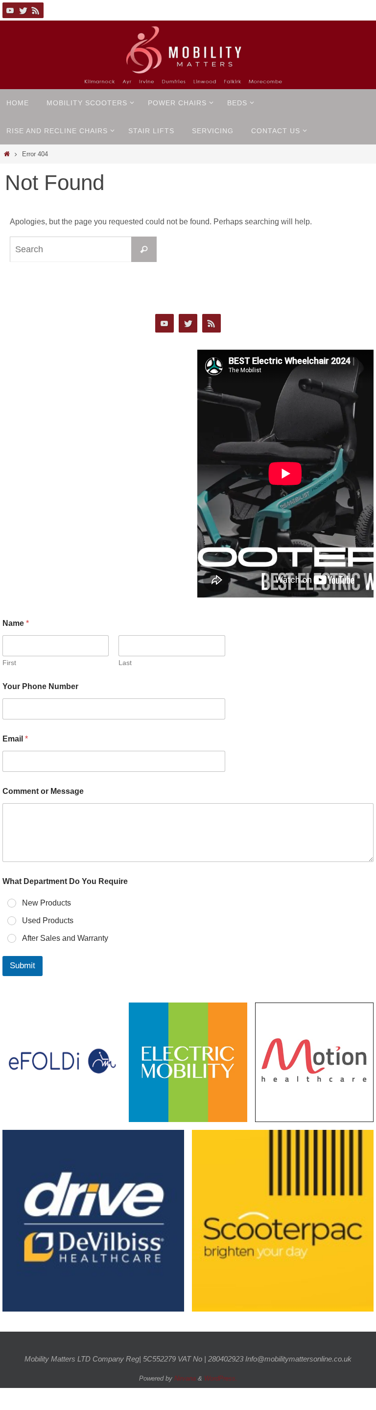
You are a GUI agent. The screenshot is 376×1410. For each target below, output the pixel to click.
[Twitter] (23, 10)
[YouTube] (10, 10)
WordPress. (220, 1378)
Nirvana (185, 1378)
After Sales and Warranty (65, 938)
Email (15, 739)
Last (125, 663)
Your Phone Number (40, 686)
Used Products (47, 920)
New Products (46, 903)
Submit (22, 966)
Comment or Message (43, 791)
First (9, 663)
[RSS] (36, 10)
